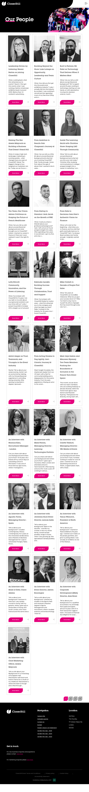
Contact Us (40, 722)
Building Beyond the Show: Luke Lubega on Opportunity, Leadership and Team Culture (44, 72)
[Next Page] (75, 699)
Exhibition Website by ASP (42, 780)
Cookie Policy (64, 773)
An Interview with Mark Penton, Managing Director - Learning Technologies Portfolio (44, 446)
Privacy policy (50, 773)
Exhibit (39, 725)
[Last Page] (80, 699)
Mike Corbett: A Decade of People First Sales (69, 285)
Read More (15, 102)
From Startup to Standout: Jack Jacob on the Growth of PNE (43, 214)
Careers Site (41, 716)
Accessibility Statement (42, 776)
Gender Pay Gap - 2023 (44, 736)
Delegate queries (42, 719)
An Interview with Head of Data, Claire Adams (17, 590)
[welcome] (12, 4)
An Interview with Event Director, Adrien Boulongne (44, 590)
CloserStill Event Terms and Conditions (28, 773)
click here (20, 754)
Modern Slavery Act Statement (47, 728)
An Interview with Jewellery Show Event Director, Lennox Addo (44, 517)
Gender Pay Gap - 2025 (44, 731)
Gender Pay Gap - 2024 (44, 733)
